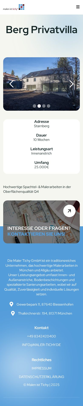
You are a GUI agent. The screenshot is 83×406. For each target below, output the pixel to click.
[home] (13, 7)
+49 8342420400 (41, 336)
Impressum (42, 368)
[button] (78, 7)
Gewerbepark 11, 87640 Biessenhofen (45, 304)
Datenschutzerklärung (41, 377)
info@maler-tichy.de (41, 345)
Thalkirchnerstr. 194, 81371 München (45, 313)
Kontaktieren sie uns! (36, 234)
